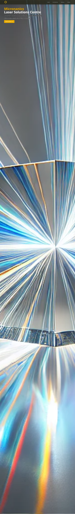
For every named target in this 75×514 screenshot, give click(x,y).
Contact (68, 2)
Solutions (62, 2)
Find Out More (8, 21)
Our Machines (55, 2)
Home (48, 2)
